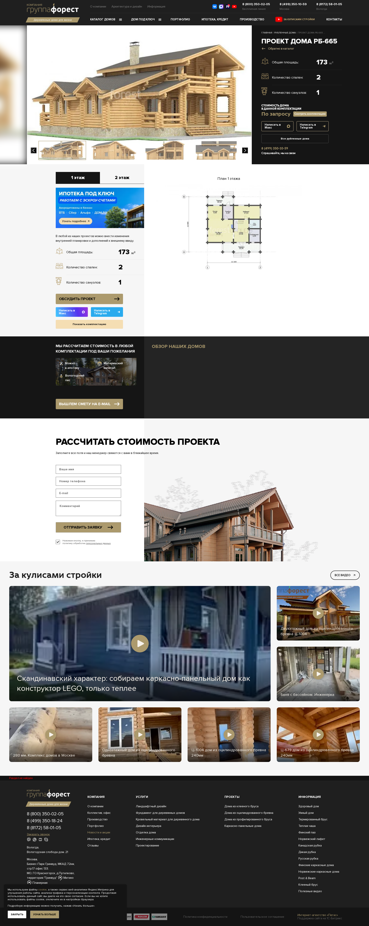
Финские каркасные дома (316, 865)
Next (245, 150)
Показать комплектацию (89, 324)
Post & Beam (307, 878)
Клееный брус (308, 885)
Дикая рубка (307, 852)
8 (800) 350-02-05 (256, 4)
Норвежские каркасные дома (318, 872)
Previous (34, 150)
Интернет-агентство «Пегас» (318, 915)
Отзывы (93, 845)
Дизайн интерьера (148, 826)
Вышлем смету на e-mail (85, 404)
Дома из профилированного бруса (248, 819)
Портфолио (180, 19)
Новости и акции (98, 832)
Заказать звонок (38, 834)
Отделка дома (146, 832)
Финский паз (307, 832)
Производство (252, 19)
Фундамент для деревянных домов (160, 813)
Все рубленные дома (295, 138)
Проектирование (147, 845)
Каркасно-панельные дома (242, 826)
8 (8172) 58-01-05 (329, 4)
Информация (156, 6)
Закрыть (17, 914)
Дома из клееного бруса (241, 806)
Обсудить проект (77, 299)
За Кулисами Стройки (299, 19)
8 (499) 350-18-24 (44, 821)
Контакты (334, 19)
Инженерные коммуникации (155, 839)
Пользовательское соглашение (262, 917)
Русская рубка (308, 858)
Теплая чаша (307, 826)
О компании (98, 6)
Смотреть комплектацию (310, 113)
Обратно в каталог (281, 49)
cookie (42, 889)
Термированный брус (312, 819)
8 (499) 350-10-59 (293, 4)
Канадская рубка (310, 845)
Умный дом (306, 813)
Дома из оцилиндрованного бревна (248, 813)
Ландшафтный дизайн (151, 806)
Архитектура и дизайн (126, 6)
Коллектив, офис (99, 813)
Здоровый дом (308, 806)
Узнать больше (44, 914)
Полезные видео (310, 891)
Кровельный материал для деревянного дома (167, 819)
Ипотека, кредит (215, 19)
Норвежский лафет (311, 839)
